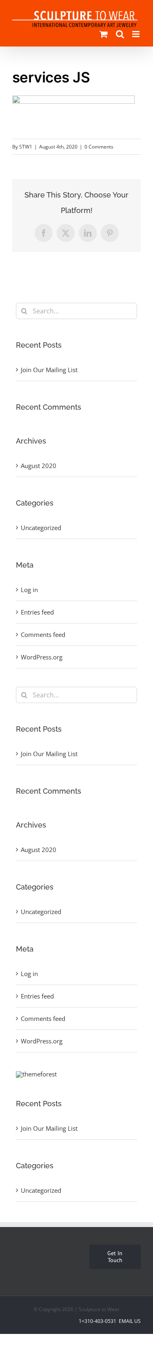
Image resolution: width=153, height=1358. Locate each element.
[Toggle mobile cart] (104, 34)
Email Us (129, 1321)
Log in (29, 590)
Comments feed (43, 634)
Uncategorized (41, 528)
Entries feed (37, 612)
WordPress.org (41, 657)
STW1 (25, 146)
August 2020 (38, 466)
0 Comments (98, 146)
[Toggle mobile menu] (136, 34)
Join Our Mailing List (49, 370)
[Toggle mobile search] (120, 34)
